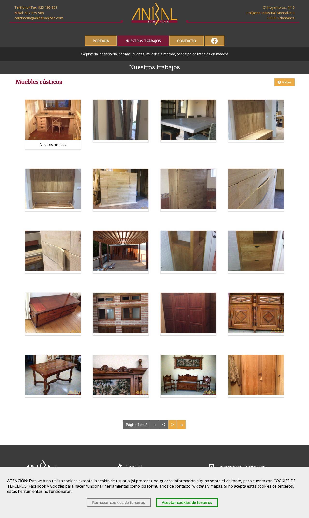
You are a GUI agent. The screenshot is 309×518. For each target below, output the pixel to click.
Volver (286, 82)
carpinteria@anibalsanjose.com (38, 18)
